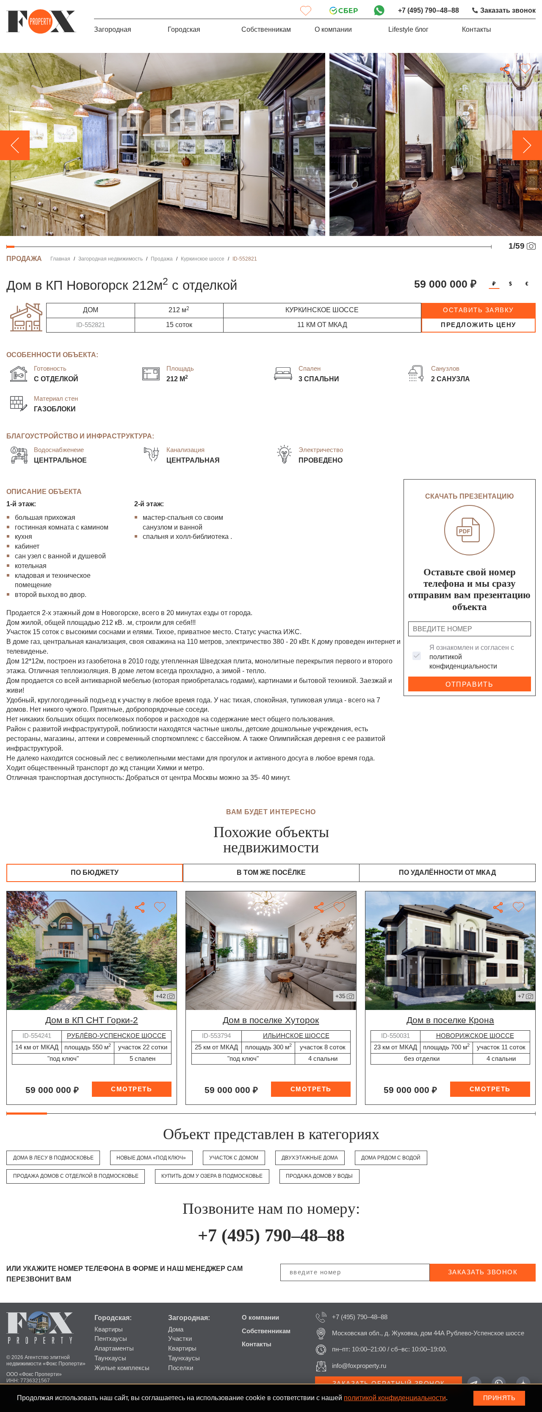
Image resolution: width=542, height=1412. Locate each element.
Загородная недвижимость (110, 259)
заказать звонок (483, 1272)
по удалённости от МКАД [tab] (447, 872)
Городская (184, 29)
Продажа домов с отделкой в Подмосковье (75, 1176)
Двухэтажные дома (310, 1158)
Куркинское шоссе (202, 259)
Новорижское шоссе (475, 1035)
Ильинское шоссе (296, 1035)
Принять (499, 1398)
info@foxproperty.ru (359, 1365)
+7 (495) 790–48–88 (428, 10)
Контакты (476, 29)
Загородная (112, 29)
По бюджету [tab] (95, 872)
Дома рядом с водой (390, 1158)
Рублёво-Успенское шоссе (116, 1035)
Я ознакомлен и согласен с (471, 657)
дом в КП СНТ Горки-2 (91, 1020)
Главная (60, 259)
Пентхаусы (110, 1338)
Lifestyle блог (408, 29)
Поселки (180, 1368)
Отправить (469, 684)
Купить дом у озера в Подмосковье (212, 1176)
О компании (333, 29)
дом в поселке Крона (450, 1020)
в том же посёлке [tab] (271, 872)
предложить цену (478, 325)
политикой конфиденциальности (395, 1397)
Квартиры (108, 1329)
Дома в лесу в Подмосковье (53, 1158)
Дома (175, 1329)
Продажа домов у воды (319, 1176)
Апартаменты (114, 1348)
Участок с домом (233, 1158)
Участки (180, 1338)
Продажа (162, 259)
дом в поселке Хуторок (271, 1020)
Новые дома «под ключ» (151, 1158)
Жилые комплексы (121, 1368)
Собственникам (266, 29)
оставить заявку (478, 310)
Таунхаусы (110, 1358)
